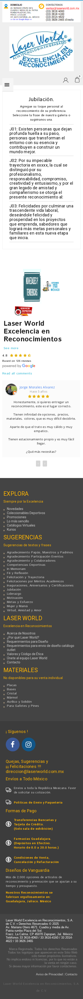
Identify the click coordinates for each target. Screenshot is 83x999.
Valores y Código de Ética (25, 654)
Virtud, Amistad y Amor (24, 610)
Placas (12, 685)
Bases (11, 689)
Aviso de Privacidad (49, 974)
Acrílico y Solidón (19, 701)
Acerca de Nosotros (21, 633)
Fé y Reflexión (17, 573)
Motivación (15, 598)
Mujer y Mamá (17, 606)
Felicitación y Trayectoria (25, 577)
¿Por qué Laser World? (23, 637)
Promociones (16, 517)
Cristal (12, 693)
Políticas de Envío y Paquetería (38, 803)
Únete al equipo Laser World (27, 658)
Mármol (12, 697)
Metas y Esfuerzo (20, 602)
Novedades (15, 509)
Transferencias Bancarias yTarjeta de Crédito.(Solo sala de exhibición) (35, 824)
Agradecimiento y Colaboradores (31, 560)
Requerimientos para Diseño (27, 641)
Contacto (13, 662)
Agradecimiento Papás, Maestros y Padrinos (40, 552)
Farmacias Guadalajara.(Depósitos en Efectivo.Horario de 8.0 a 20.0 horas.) (36, 843)
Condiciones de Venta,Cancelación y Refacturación (36, 860)
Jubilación (14, 589)
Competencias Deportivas (26, 565)
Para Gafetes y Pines (23, 706)
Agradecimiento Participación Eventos (35, 556)
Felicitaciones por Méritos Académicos (35, 581)
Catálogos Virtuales (21, 525)
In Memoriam (16, 569)
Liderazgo (14, 593)
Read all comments (17, 373)
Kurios (11, 529)
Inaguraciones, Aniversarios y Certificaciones (40, 585)
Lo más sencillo (18, 521)
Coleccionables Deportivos (26, 513)
